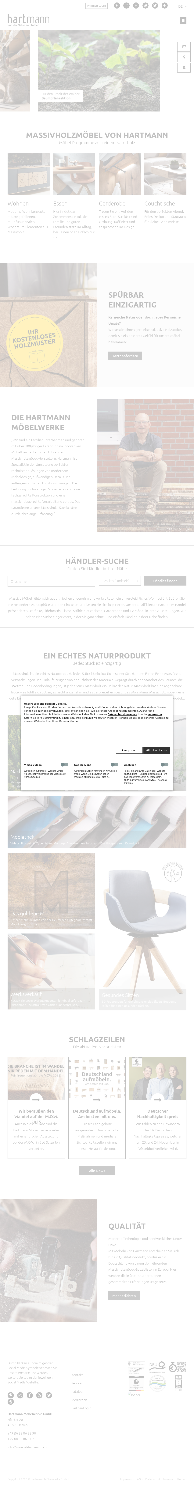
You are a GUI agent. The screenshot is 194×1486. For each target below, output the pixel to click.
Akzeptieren (129, 750)
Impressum (155, 714)
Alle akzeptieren (156, 750)
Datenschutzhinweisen (122, 714)
